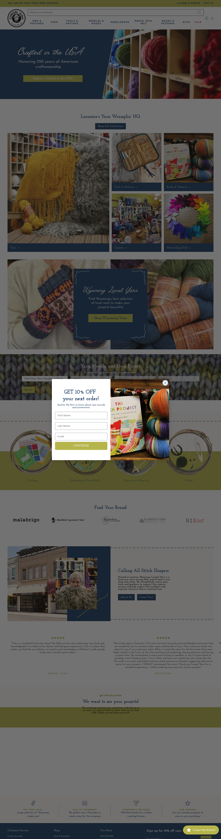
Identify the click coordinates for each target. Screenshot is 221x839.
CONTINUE (81, 446)
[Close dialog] (165, 382)
